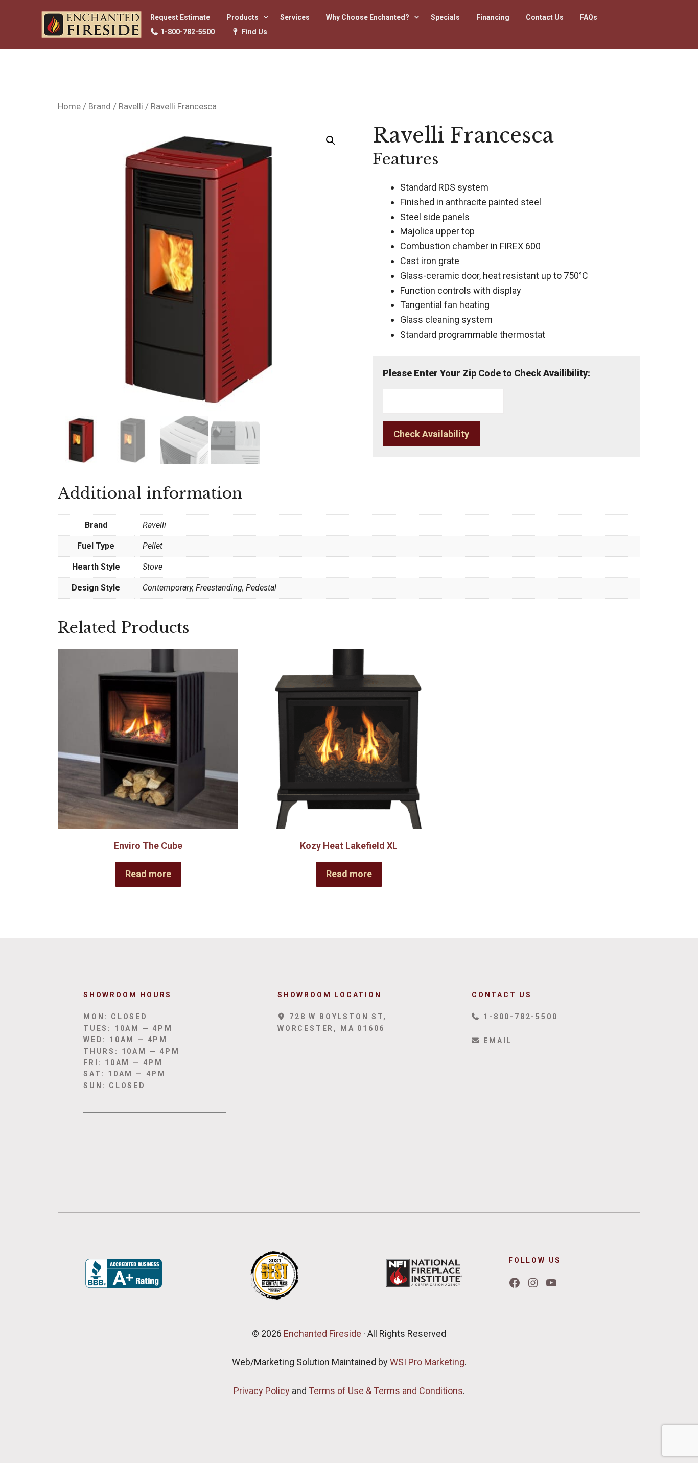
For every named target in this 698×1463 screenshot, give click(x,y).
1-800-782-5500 (187, 32)
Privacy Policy (262, 1390)
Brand (99, 106)
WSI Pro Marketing (427, 1362)
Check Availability (431, 434)
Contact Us (545, 17)
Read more (148, 873)
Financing (492, 17)
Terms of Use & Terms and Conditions (386, 1390)
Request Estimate (180, 17)
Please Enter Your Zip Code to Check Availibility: (486, 373)
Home (69, 106)
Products (242, 17)
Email (496, 1040)
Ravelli (131, 106)
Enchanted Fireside (321, 1333)
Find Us (253, 32)
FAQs (588, 17)
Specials (445, 17)
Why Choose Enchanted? (367, 17)
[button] (330, 140)
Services (295, 17)
